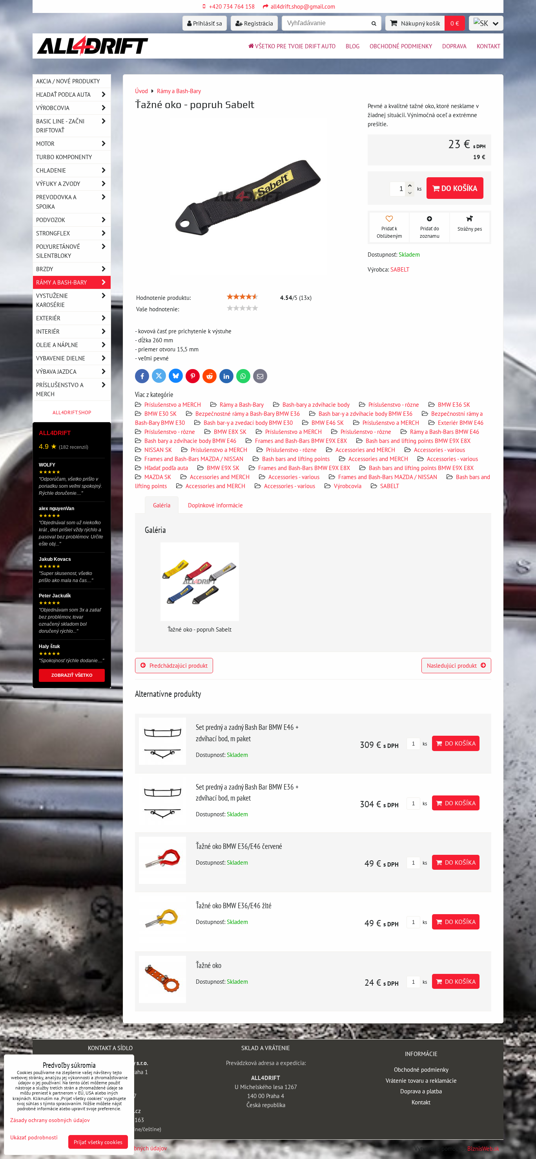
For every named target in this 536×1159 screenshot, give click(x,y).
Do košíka (458, 188)
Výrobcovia (347, 486)
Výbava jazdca (56, 371)
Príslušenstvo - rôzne (393, 404)
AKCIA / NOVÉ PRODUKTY (68, 81)
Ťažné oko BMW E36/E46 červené (239, 846)
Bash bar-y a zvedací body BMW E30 (248, 422)
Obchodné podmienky (401, 46)
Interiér (48, 331)
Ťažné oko (208, 965)
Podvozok (50, 220)
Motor (45, 143)
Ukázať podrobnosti (34, 1137)
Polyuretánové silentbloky (58, 250)
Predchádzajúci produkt (178, 665)
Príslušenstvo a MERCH (172, 404)
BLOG (352, 46)
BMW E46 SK (328, 422)
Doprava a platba (421, 1091)
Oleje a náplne (57, 345)
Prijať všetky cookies (98, 1142)
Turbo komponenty (64, 157)
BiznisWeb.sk (483, 1148)
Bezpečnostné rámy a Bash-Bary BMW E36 (247, 413)
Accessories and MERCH (365, 450)
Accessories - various (439, 450)
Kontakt (488, 46)
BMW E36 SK (454, 404)
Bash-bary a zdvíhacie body (316, 404)
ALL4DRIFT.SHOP (72, 412)
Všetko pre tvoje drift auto (295, 46)
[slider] (242, 297)
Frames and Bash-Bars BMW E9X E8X (301, 440)
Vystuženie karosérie (52, 300)
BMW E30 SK (160, 413)
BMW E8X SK (230, 431)
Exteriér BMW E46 (460, 422)
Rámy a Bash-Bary (242, 404)
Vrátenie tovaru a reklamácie (421, 1080)
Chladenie (51, 170)
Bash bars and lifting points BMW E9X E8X (418, 440)
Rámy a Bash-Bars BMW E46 (444, 431)
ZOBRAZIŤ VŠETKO (72, 675)
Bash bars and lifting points (296, 459)
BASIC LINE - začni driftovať (60, 125)
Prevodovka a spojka (56, 201)
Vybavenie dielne (60, 358)
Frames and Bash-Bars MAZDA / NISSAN (193, 459)
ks (424, 743)
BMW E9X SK (223, 468)
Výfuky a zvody (58, 183)
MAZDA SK (157, 477)
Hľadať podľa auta (166, 468)
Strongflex (53, 233)
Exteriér (48, 318)
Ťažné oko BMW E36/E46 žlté (234, 905)
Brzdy (44, 269)
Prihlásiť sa (206, 23)
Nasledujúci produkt (452, 665)
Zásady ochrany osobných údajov (50, 1120)
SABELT (389, 486)
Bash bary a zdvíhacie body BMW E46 (190, 440)
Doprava (454, 46)
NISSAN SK (158, 450)
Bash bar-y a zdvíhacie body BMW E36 (365, 413)
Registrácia (257, 23)
